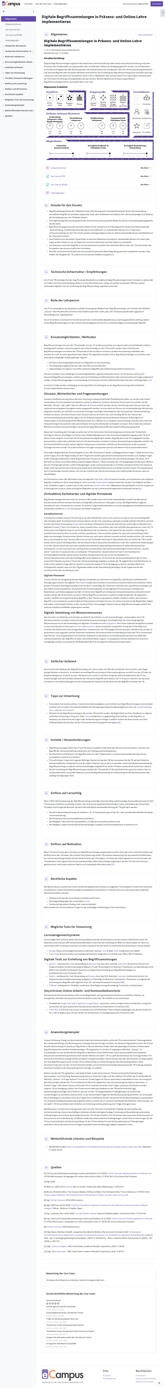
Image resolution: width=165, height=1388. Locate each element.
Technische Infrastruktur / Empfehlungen (20, 51)
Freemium (122, 963)
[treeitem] (18, 29)
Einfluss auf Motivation (16, 89)
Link (150, 380)
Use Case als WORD (13, 35)
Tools (68, 508)
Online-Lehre (100, 485)
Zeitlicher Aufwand (14, 67)
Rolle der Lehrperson (15, 56)
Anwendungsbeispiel (14, 105)
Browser (92, 963)
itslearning (54, 954)
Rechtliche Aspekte (14, 94)
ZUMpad (106, 479)
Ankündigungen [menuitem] (60, 3)
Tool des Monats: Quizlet (86, 1213)
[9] (136, 824)
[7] (60, 527)
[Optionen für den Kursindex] (33, 11)
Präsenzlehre (102, 482)
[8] (119, 722)
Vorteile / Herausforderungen (19, 78)
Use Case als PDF (12, 29)
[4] (122, 374)
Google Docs (81, 1003)
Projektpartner (109, 1378)
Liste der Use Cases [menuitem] (43, 3)
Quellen (8, 116)
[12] (116, 951)
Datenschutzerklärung (146, 1378)
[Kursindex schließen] (4, 11)
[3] (133, 368)
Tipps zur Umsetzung (15, 72)
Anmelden (156, 3)
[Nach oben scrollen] (159, 1383)
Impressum (141, 1375)
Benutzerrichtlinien (144, 1381)
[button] (46, 34)
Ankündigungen (12, 40)
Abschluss (145, 168)
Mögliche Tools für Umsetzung (19, 99)
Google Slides (92, 1003)
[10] (112, 864)
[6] (140, 488)
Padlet (83, 582)
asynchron (90, 626)
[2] (113, 254)
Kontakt (106, 1375)
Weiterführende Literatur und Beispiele (20, 110)
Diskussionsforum (13, 24)
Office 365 (53, 1009)
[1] (105, 230)
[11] (104, 951)
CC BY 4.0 (48, 50)
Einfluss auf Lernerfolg (16, 83)
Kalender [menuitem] (29, 3)
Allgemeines (11, 18)
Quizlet (75, 524)
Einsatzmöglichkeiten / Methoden (20, 62)
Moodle (93, 405)
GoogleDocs (111, 623)
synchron (78, 626)
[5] (100, 402)
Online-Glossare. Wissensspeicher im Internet (128, 1173)
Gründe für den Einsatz (15, 45)
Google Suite (66, 1003)
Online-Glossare (57, 1200)
